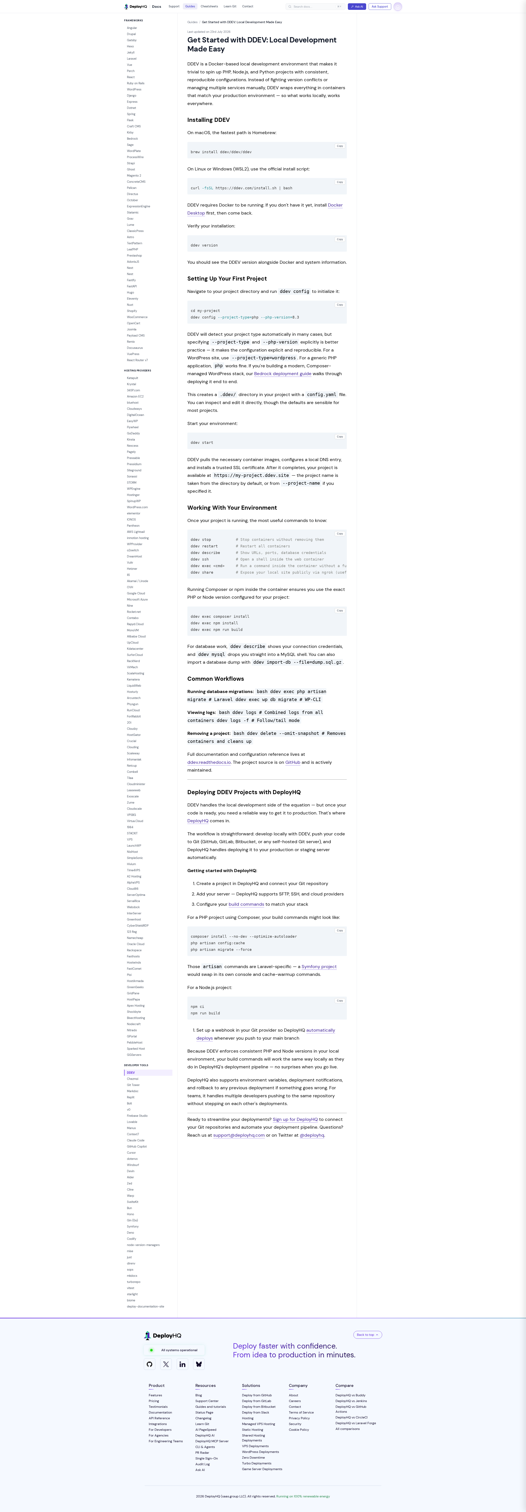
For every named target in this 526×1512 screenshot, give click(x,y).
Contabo (132, 618)
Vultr (130, 562)
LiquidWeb (134, 685)
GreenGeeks (135, 987)
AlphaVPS (133, 882)
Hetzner (132, 569)
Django (131, 95)
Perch (131, 71)
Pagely (131, 452)
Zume (130, 802)
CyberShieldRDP (138, 925)
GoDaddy (133, 433)
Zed (129, 1183)
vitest (130, 1288)
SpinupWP (134, 501)
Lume (130, 225)
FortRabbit (134, 716)
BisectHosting (136, 1018)
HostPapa (133, 999)
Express (132, 102)
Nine (130, 606)
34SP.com (133, 390)
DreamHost (134, 556)
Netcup (132, 765)
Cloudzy (132, 729)
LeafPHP (132, 249)
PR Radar (202, 1452)
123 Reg (132, 932)
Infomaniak (134, 759)
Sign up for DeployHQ (295, 1119)
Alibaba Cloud (136, 636)
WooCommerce (137, 317)
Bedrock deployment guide (282, 374)
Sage (130, 145)
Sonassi (132, 476)
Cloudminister (136, 784)
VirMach (132, 667)
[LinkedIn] (182, 1364)
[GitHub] (149, 1364)
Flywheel (132, 427)
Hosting (248, 1418)
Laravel (131, 59)
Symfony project (319, 967)
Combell (132, 772)
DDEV (131, 1073)
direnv (131, 1263)
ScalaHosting (135, 673)
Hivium (131, 864)
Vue (129, 65)
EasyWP (132, 421)
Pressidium (134, 464)
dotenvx (132, 1159)
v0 (128, 1109)
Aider (130, 1177)
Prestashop (134, 255)
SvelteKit (132, 1202)
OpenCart (133, 323)
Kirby (130, 132)
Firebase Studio (137, 1116)
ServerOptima (136, 895)
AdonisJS (133, 262)
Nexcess (132, 446)
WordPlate (134, 151)
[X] (166, 1364)
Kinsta (131, 439)
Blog (198, 1395)
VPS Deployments (255, 1446)
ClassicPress (135, 231)
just (129, 1257)
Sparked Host (136, 1049)
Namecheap (135, 938)
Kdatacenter (135, 649)
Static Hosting (252, 1429)
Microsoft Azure (137, 599)
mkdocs (132, 1276)
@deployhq (312, 1135)
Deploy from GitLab (256, 1401)
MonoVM (133, 630)
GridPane (133, 993)
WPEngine (133, 489)
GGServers (134, 1055)
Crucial (131, 741)
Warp (130, 1196)
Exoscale (133, 796)
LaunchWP (134, 845)
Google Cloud (136, 593)
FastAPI (132, 286)
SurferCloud (135, 655)
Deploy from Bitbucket (259, 1407)
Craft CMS (134, 126)
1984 (130, 827)
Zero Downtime (253, 1457)
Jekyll (130, 52)
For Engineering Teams (166, 1441)
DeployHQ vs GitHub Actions (351, 1409)
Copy (340, 146)
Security (295, 1424)
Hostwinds (134, 962)
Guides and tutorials (210, 1407)
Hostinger (133, 495)
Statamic (133, 212)
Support (174, 6)
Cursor (131, 1153)
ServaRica (133, 901)
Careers (295, 1401)
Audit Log (202, 1464)
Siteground (134, 470)
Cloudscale (134, 809)
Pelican (131, 188)
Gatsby (132, 40)
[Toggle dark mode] (398, 6)
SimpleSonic (135, 858)
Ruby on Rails (135, 83)
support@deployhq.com (239, 1135)
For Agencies (158, 1435)
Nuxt (130, 305)
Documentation (160, 1412)
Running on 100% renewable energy (303, 1496)
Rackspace (134, 950)
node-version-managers (143, 1245)
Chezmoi (132, 1079)
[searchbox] (313, 6)
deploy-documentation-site (145, 1306)
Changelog (203, 1418)
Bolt (129, 1103)
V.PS (130, 839)
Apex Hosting (136, 1005)
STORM (131, 482)
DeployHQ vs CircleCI (352, 1417)
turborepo (133, 1282)
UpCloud (132, 642)
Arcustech (134, 698)
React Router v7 (137, 360)
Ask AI (359, 6)
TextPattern (134, 243)
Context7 (133, 1134)
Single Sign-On (206, 1458)
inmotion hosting (138, 538)
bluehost (132, 402)
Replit (130, 1097)
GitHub (292, 762)
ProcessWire (135, 157)
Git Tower (133, 1085)
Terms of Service (301, 1412)
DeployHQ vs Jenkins (351, 1401)
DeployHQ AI (205, 1435)
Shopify (132, 311)
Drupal (131, 34)
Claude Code (135, 1140)
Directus (132, 194)
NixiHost (132, 852)
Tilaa (130, 778)
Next (130, 268)
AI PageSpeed (205, 1429)
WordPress (134, 89)
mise (130, 1251)
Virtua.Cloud (135, 821)
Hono (130, 1214)
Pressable (133, 458)
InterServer (134, 913)
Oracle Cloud (135, 944)
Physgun (132, 704)
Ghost (131, 169)
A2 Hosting (134, 876)
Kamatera (133, 679)
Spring (131, 114)
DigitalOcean (135, 415)
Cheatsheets (209, 6)
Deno (130, 1232)
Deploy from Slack (255, 1412)
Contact (247, 6)
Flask (130, 120)
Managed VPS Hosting (258, 1424)
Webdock (133, 907)
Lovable (132, 1122)
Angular (132, 28)
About (293, 1395)
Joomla (131, 329)
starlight (132, 1294)
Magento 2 (134, 175)
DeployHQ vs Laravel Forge (356, 1423)
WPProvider (134, 544)
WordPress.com (137, 507)
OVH (130, 587)
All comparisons (348, 1429)
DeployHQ (198, 821)
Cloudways (134, 409)
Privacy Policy (299, 1418)
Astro (130, 237)
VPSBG (131, 815)
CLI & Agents (205, 1447)
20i (129, 722)
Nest (130, 274)
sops (130, 1269)
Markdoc (132, 1091)
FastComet (134, 969)
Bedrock (132, 138)
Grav (130, 218)
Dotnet (131, 108)
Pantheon (133, 526)
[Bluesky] (199, 1364)
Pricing (154, 1401)
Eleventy (132, 298)
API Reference (159, 1418)
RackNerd (133, 661)
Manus (131, 1128)
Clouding (133, 747)
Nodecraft (134, 1024)
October (132, 200)
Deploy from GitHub (257, 1395)
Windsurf (133, 1165)
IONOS (131, 519)
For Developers (160, 1429)
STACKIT (132, 833)
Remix (131, 342)
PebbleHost (134, 1042)
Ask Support (380, 6)
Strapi (131, 163)
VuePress (133, 354)
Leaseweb (134, 790)
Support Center (207, 1401)
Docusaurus (135, 348)
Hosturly (132, 692)
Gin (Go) (132, 1220)
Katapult (132, 378)
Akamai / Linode (137, 581)
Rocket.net (134, 612)
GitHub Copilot (137, 1146)
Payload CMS (136, 335)
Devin (130, 1171)
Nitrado (132, 1030)
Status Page (204, 1412)
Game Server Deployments (262, 1469)
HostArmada (135, 981)
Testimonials (158, 1407)
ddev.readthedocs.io (209, 762)
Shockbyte (134, 1012)
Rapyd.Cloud (135, 624)
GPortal (132, 1036)
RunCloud (133, 710)
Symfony (133, 1226)
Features (155, 1395)
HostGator (134, 735)
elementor (133, 513)
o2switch (133, 550)
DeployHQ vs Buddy (351, 1395)
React (131, 77)
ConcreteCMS (136, 182)
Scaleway (133, 753)
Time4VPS (133, 870)
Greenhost (134, 919)
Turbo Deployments (256, 1463)
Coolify (131, 1239)
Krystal (131, 384)
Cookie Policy (299, 1429)
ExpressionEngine (138, 206)
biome (131, 1300)
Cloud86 (132, 889)
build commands (246, 904)
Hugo (130, 292)
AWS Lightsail (136, 532)
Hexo (130, 46)
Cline (130, 1189)
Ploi (129, 975)
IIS (128, 575)
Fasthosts (133, 956)
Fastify (131, 280)
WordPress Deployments (260, 1452)
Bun (129, 1208)
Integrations (158, 1424)
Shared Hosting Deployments (253, 1437)
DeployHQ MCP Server (212, 1441)
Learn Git (230, 6)
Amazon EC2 (135, 396)
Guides (190, 6)
